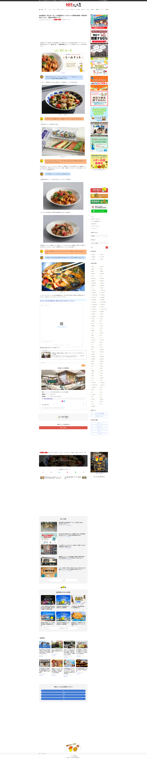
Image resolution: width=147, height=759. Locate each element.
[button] (43, 472)
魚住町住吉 (102, 280)
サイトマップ (94, 228)
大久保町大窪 (102, 292)
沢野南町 (101, 332)
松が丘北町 (93, 394)
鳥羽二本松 (93, 351)
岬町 (92, 396)
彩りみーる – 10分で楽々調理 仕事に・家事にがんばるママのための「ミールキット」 (57, 300)
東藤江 (93, 375)
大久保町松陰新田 (103, 302)
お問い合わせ (94, 223)
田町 (101, 344)
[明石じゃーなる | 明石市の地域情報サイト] (73, 5)
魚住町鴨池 (102, 278)
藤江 (92, 380)
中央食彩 (76, 452)
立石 (92, 344)
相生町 (93, 266)
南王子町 (93, 399)
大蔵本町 (101, 316)
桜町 (101, 330)
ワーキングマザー (67, 452)
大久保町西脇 (94, 299)
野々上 (93, 366)
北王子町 (101, 325)
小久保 (93, 328)
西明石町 (93, 361)
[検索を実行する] (107, 247)
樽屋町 (93, 347)
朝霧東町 (101, 271)
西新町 (93, 363)
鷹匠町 (101, 342)
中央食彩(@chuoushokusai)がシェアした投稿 (61, 344)
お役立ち (56, 19)
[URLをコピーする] (84, 472)
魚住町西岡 (93, 285)
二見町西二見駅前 (94, 384)
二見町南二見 (102, 384)
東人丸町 (101, 373)
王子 (92, 287)
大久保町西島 (102, 297)
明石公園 (101, 266)
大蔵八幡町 (93, 316)
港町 (101, 396)
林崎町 (101, 368)
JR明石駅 (101, 254)
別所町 (93, 389)
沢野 (92, 332)
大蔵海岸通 (102, 311)
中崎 (101, 354)
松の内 (101, 394)
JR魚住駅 (93, 259)
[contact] (105, 0)
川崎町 (93, 323)
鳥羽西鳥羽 (102, 349)
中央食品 (72, 452)
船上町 (101, 387)
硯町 (101, 335)
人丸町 (93, 377)
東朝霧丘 (93, 370)
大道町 (93, 342)
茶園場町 (93, 330)
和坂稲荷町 (93, 406)
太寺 (101, 337)
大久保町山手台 (94, 309)
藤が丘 (101, 380)
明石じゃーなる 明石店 (99, 473)
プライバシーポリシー (96, 226)
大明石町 (101, 287)
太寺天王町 (102, 339)
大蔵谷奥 (93, 318)
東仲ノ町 (101, 370)
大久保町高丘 (102, 294)
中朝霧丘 (93, 354)
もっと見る (63, 580)
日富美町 (101, 377)
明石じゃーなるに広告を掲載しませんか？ (99, 169)
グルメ (60, 19)
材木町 (101, 328)
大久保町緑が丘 (102, 304)
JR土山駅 (101, 259)
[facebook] (99, 0)
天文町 (101, 347)
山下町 (93, 403)
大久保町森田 (94, 306)
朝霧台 (101, 268)
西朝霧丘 (101, 361)
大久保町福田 (102, 299)
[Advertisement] (63, 30)
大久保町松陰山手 (94, 304)
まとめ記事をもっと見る (63, 628)
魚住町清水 (93, 280)
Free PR (51, 452)
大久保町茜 (93, 290)
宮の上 (93, 401)
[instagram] (102, 0)
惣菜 (85, 452)
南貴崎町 (101, 399)
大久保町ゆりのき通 (103, 309)
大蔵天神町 (93, 313)
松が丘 (101, 392)
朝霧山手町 (102, 273)
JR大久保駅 (102, 256)
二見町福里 (93, 387)
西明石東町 (93, 356)
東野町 (93, 373)
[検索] (107, 0)
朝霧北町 (93, 268)
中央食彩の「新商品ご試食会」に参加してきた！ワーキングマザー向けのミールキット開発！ (68, 353)
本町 (101, 389)
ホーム (93, 216)
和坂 (101, 403)
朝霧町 (93, 271)
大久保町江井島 (102, 290)
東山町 (101, 375)
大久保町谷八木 (94, 297)
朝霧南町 (93, 273)
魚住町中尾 (102, 283)
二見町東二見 (94, 382)
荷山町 (101, 363)
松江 (92, 392)
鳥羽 (92, 349)
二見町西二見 (102, 382)
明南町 (101, 401)
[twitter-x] (101, 0)
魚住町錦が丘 (102, 285)
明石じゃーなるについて (96, 218)
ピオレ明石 (64, 427)
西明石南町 (93, 358)
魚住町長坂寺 (94, 283)
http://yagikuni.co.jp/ (48, 398)
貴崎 (101, 323)
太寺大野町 (93, 339)
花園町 (101, 366)
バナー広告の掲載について (96, 221)
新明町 (93, 335)
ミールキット (60, 452)
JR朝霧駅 (93, 254)
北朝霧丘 (93, 325)
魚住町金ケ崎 (94, 278)
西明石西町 (102, 356)
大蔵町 (101, 318)
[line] (104, 0)
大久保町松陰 (94, 302)
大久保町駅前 (94, 292)
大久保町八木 (102, 306)
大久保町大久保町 (94, 294)
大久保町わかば (94, 311)
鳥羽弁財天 (102, 351)
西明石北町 (102, 358)
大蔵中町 (101, 313)
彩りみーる (63, 72)
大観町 (93, 337)
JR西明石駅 (93, 256)
